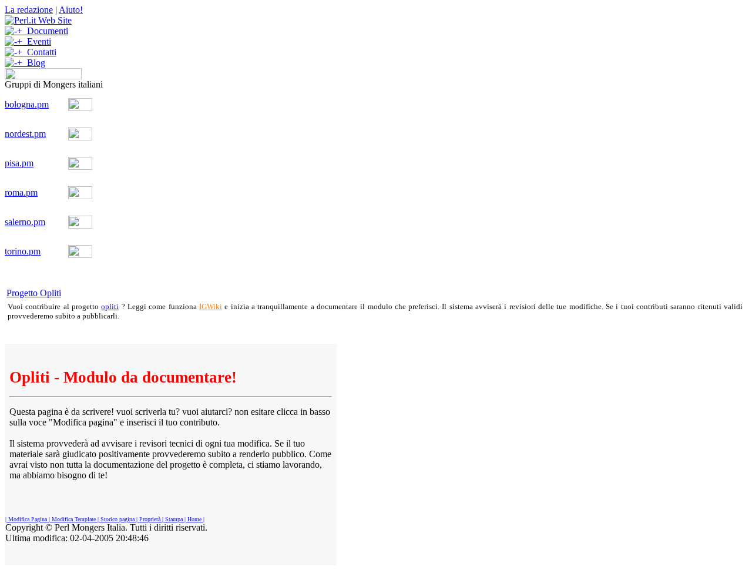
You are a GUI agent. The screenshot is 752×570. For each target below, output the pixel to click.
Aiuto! (71, 10)
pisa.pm (19, 163)
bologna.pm (27, 104)
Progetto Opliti (33, 293)
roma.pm (21, 192)
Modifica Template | (74, 519)
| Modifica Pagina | (27, 519)
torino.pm (23, 251)
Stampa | (174, 519)
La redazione (29, 10)
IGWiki (210, 306)
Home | (195, 519)
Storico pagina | (118, 519)
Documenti (45, 31)
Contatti (39, 52)
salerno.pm (25, 222)
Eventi (36, 41)
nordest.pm (25, 134)
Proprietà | (150, 519)
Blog (33, 63)
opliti (110, 306)
